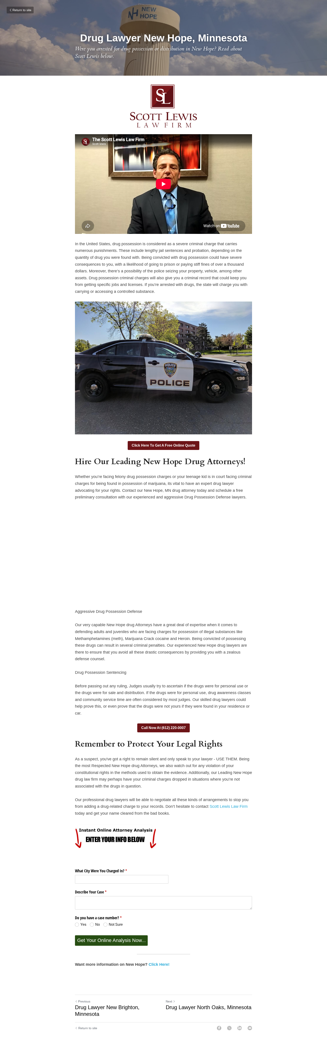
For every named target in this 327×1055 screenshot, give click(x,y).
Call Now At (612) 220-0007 (163, 728)
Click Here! (159, 964)
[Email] (250, 1028)
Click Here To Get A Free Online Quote (163, 445)
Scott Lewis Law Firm (229, 806)
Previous (84, 1001)
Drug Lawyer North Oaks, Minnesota (208, 1007)
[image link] (163, 106)
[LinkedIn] (239, 1028)
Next (169, 1001)
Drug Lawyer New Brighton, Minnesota (107, 1010)
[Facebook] (219, 1028)
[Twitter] (229, 1028)
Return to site (21, 10)
